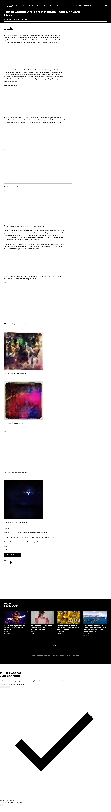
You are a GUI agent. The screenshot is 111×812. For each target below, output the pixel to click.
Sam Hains (44, 40)
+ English (104, 1)
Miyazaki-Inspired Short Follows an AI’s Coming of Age (21, 542)
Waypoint (53, 5)
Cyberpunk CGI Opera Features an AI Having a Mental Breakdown (25, 533)
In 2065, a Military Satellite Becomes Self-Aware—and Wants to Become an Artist (30, 537)
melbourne (42, 547)
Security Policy (64, 655)
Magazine (18, 5)
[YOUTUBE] (60, 651)
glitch (32, 547)
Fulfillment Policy (74, 655)
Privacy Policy (47, 655)
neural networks (50, 547)
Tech (33, 5)
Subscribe (79, 5)
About (33, 655)
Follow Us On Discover (12, 554)
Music (46, 5)
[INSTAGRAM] (54, 651)
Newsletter (87, 5)
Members (60, 5)
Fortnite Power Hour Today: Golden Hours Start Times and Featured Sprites (68, 627)
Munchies (40, 5)
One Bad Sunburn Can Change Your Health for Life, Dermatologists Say (41, 627)
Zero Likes (58, 40)
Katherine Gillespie (11, 19)
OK (1, 805)
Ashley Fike (35, 631)
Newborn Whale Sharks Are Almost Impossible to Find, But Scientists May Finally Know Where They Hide (94, 628)
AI (4, 547)
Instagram (37, 547)
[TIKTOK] (57, 651)
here (10, 279)
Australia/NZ (22, 547)
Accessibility (39, 655)
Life (29, 5)
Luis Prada (87, 633)
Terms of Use (56, 655)
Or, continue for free (5, 687)
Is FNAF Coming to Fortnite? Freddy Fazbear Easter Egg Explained (14, 627)
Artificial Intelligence (12, 547)
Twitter (33, 279)
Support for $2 (4, 684)
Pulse (25, 5)
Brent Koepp (9, 631)
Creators (28, 547)
